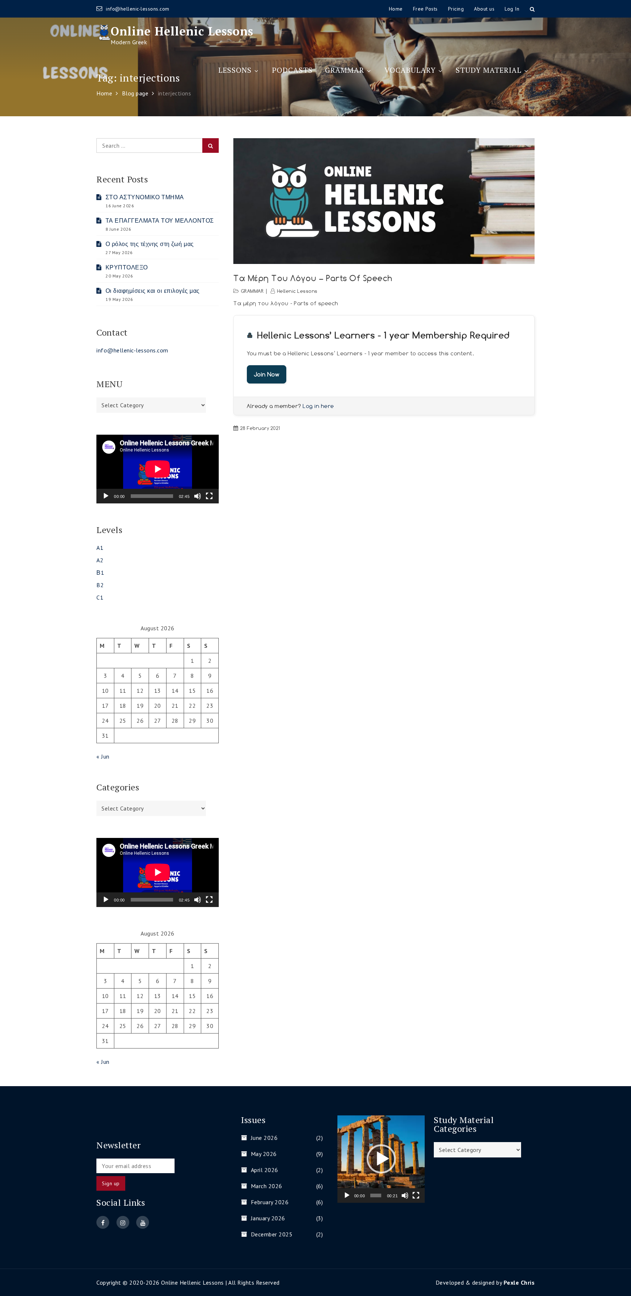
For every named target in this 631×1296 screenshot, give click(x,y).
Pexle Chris (519, 1282)
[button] (381, 1159)
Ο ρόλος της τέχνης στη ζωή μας (150, 244)
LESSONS (235, 70)
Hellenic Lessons (297, 291)
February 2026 (269, 1202)
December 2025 (271, 1234)
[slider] (375, 1195)
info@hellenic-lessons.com (137, 8)
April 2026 (264, 1170)
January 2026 (268, 1218)
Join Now (266, 374)
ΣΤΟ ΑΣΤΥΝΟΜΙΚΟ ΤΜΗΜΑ (145, 197)
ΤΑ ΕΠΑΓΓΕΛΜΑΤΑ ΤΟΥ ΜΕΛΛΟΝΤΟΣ (160, 220)
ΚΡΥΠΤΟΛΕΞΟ (127, 267)
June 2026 (264, 1137)
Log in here (318, 406)
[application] (157, 469)
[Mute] (197, 496)
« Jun (103, 756)
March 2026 (266, 1186)
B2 (100, 585)
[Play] (106, 496)
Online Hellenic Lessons (182, 31)
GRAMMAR (344, 70)
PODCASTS (292, 70)
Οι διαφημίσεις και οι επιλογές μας (153, 290)
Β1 (100, 572)
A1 (99, 547)
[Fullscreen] (209, 496)
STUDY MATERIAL (488, 70)
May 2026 (264, 1153)
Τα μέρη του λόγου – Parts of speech (313, 278)
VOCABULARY (410, 70)
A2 (99, 560)
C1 (99, 597)
